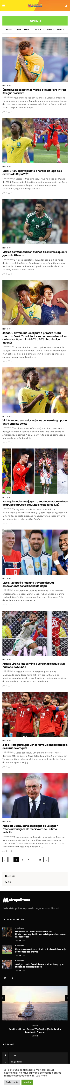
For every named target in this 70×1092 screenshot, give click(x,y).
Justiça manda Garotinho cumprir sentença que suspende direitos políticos (39, 965)
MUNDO (50, 29)
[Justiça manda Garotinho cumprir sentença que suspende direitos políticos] (7, 964)
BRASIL (9, 29)
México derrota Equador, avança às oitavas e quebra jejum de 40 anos (34, 253)
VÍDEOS (35, 1025)
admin (35, 1036)
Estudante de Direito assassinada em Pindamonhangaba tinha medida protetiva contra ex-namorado (40, 934)
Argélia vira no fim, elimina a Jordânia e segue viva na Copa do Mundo (33, 665)
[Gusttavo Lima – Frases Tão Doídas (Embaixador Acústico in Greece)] (35, 1003)
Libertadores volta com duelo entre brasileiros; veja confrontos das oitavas (40, 950)
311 (40, 860)
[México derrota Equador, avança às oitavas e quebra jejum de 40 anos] (35, 221)
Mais (59, 29)
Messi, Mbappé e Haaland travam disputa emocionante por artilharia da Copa (28, 584)
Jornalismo (8, 97)
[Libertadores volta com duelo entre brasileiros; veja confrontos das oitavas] (7, 949)
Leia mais (41, 1075)
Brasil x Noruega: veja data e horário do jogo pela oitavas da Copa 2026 (32, 172)
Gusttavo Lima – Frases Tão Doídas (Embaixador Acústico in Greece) (35, 1031)
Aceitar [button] (27, 1082)
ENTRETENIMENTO (23, 29)
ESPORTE (39, 29)
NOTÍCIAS (7, 86)
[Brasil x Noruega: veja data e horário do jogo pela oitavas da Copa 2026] (35, 140)
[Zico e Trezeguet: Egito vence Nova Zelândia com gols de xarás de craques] (35, 714)
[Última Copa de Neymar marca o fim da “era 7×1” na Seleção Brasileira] (35, 59)
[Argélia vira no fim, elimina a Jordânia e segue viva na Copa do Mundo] (35, 633)
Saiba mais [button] (12, 1082)
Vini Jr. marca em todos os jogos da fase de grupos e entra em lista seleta (34, 422)
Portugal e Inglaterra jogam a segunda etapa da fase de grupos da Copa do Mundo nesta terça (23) (35, 503)
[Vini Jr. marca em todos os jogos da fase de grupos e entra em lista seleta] (35, 390)
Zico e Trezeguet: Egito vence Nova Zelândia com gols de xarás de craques (35, 746)
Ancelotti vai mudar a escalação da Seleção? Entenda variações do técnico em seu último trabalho (30, 829)
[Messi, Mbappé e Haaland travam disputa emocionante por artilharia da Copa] (35, 552)
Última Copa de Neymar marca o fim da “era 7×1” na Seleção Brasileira (34, 91)
